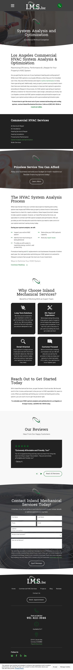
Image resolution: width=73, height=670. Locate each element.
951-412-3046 (36, 618)
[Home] (35, 5)
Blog (51, 588)
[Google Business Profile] (12, 656)
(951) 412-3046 (54, 104)
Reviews (58, 588)
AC (27, 251)
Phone (13, 523)
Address (14, 528)
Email (39, 523)
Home (13, 588)
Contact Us (36, 593)
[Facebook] (16, 656)
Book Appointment (36, 600)
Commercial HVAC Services (28, 588)
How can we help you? (18, 540)
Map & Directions (36, 644)
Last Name (41, 517)
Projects (43, 588)
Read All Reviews (53, 474)
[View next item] (41, 474)
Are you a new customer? (18, 534)
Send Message (36, 563)
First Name (15, 517)
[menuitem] (36, 126)
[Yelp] (21, 656)
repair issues (51, 237)
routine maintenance (48, 81)
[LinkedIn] (25, 656)
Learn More (36, 181)
